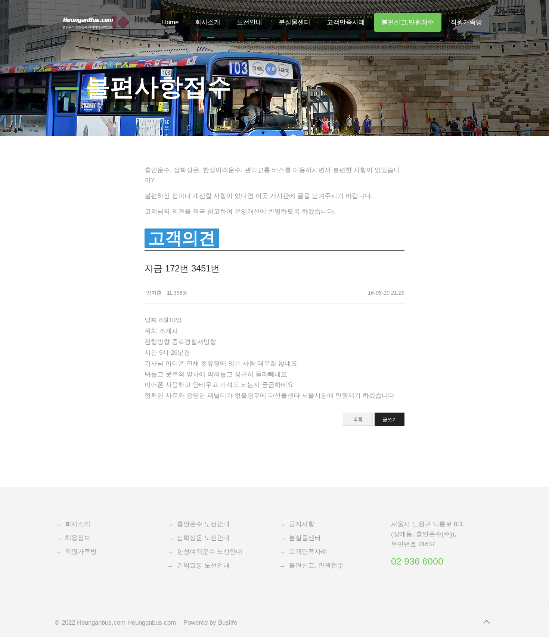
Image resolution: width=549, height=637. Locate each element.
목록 (358, 419)
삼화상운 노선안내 (203, 537)
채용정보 (77, 537)
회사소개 (77, 524)
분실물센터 (305, 537)
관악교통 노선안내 (203, 565)
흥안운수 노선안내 (203, 524)
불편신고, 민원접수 (316, 565)
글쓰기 (389, 419)
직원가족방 (81, 551)
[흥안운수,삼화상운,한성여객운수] (88, 11)
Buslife (227, 622)
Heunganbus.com (101, 622)
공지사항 (301, 524)
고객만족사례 (308, 551)
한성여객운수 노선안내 (209, 551)
